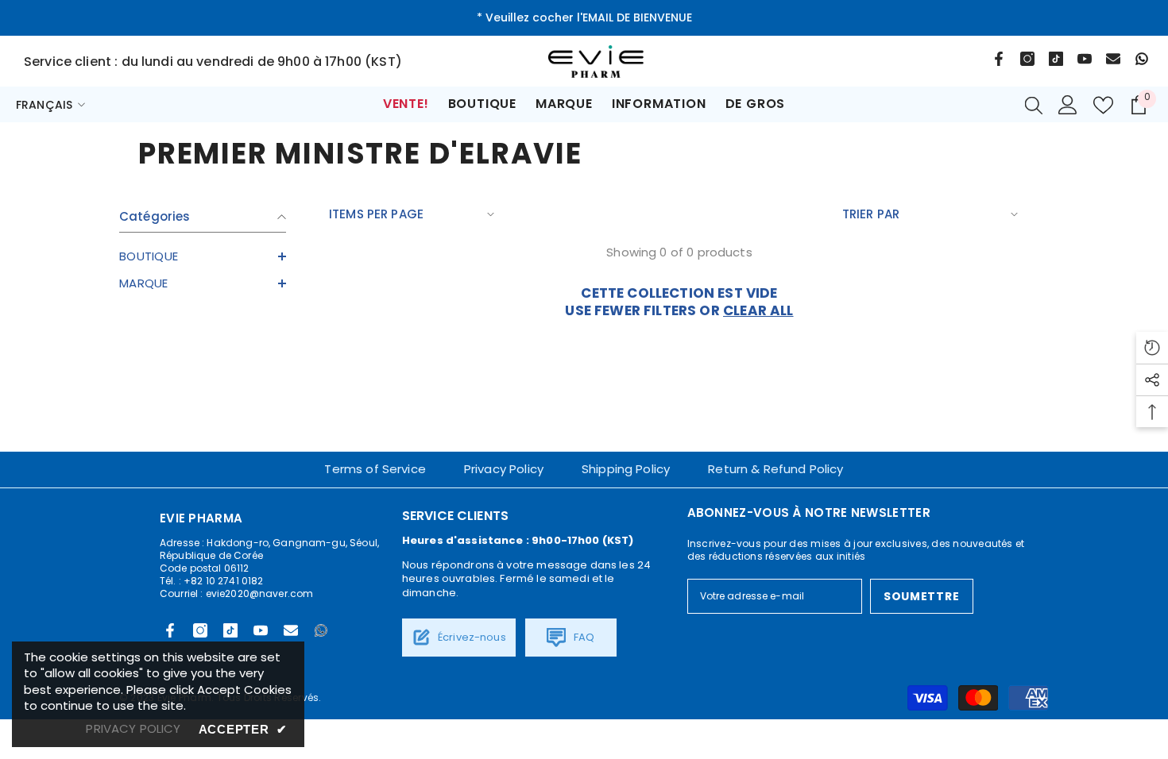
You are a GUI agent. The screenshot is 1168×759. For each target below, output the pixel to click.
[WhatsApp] (1142, 59)
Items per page (376, 214)
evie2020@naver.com (260, 593)
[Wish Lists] (1103, 105)
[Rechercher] (1033, 104)
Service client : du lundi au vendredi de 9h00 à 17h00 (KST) (213, 61)
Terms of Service (374, 468)
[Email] (1113, 59)
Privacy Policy (503, 468)
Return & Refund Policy (775, 468)
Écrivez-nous (470, 637)
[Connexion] (1067, 104)
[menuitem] (202, 256)
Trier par (870, 214)
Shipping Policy (626, 468)
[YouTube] (1084, 59)
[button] (202, 256)
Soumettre (921, 596)
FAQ (582, 637)
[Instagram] (1027, 59)
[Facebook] (999, 59)
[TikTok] (1056, 59)
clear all (758, 310)
